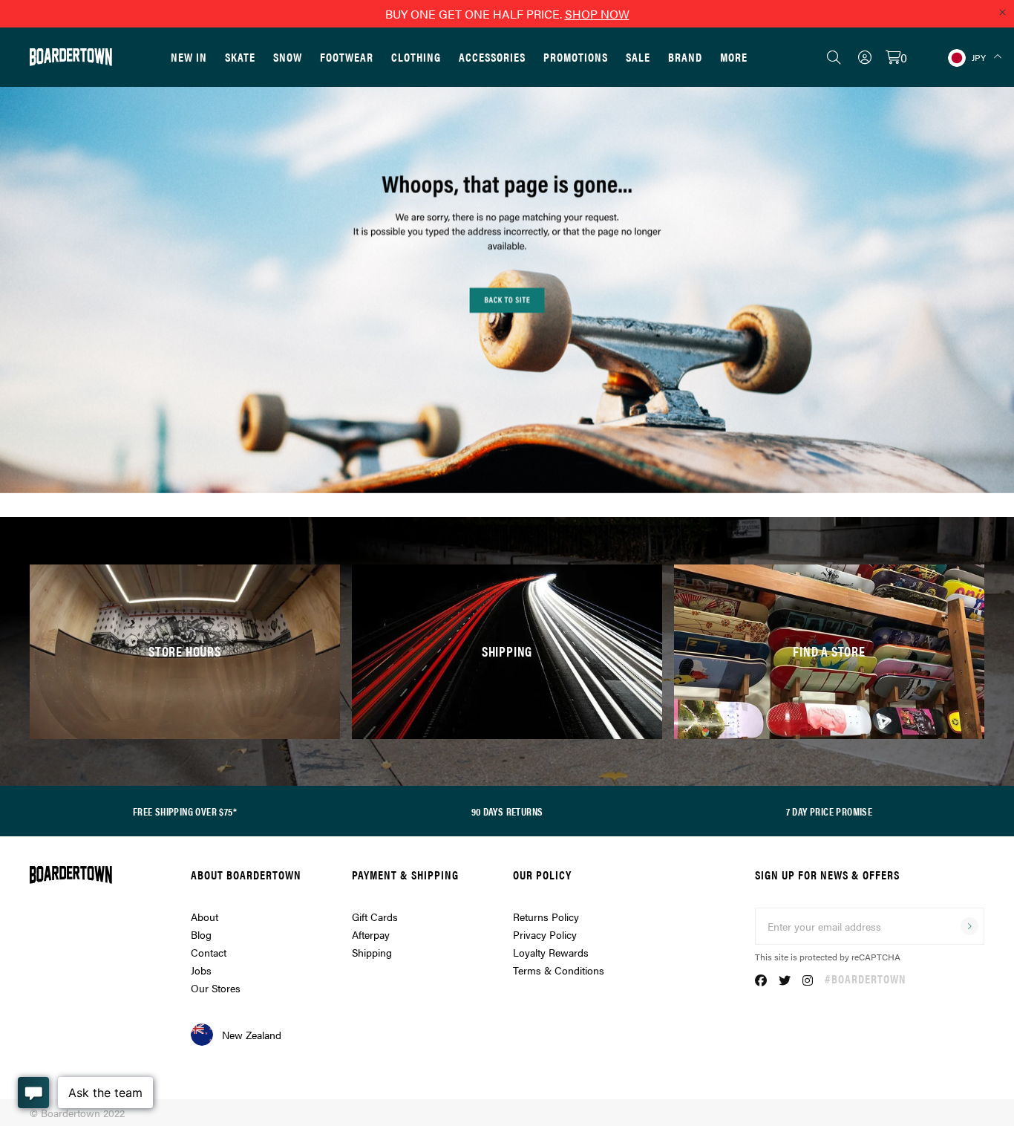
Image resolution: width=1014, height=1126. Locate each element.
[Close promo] (1002, 12)
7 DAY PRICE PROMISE (829, 811)
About (204, 916)
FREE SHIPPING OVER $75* (185, 811)
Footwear (346, 56)
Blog (201, 934)
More (734, 56)
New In (189, 56)
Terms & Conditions (558, 970)
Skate (240, 56)
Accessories (492, 56)
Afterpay (371, 934)
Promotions (575, 56)
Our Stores (216, 987)
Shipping (372, 952)
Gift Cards (375, 916)
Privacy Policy (545, 934)
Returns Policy (546, 916)
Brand (685, 56)
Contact (208, 952)
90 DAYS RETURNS (507, 811)
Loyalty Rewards (551, 952)
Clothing (416, 56)
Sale (638, 56)
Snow (287, 56)
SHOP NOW (597, 13)
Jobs (201, 970)
